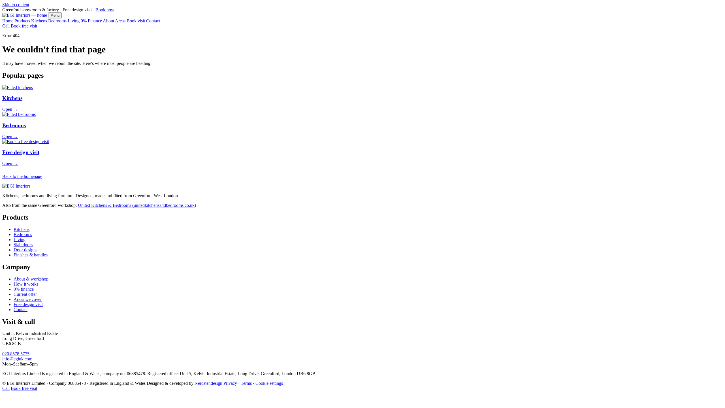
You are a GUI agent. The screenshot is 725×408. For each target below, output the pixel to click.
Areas (120, 20)
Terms (246, 383)
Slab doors (23, 244)
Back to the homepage (22, 176)
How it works (26, 284)
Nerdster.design (208, 383)
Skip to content (15, 4)
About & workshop (31, 279)
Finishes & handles (31, 254)
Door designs (25, 249)
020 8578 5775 (15, 353)
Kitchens (39, 20)
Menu (54, 15)
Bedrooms (57, 20)
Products (22, 20)
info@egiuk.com (17, 358)
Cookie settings (269, 383)
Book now (104, 9)
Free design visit (28, 304)
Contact (153, 20)
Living (74, 20)
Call (6, 26)
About (108, 20)
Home (7, 20)
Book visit (136, 20)
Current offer (25, 294)
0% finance (24, 289)
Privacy (230, 383)
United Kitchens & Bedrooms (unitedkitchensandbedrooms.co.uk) (137, 205)
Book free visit (24, 26)
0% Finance (91, 20)
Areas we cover (28, 299)
